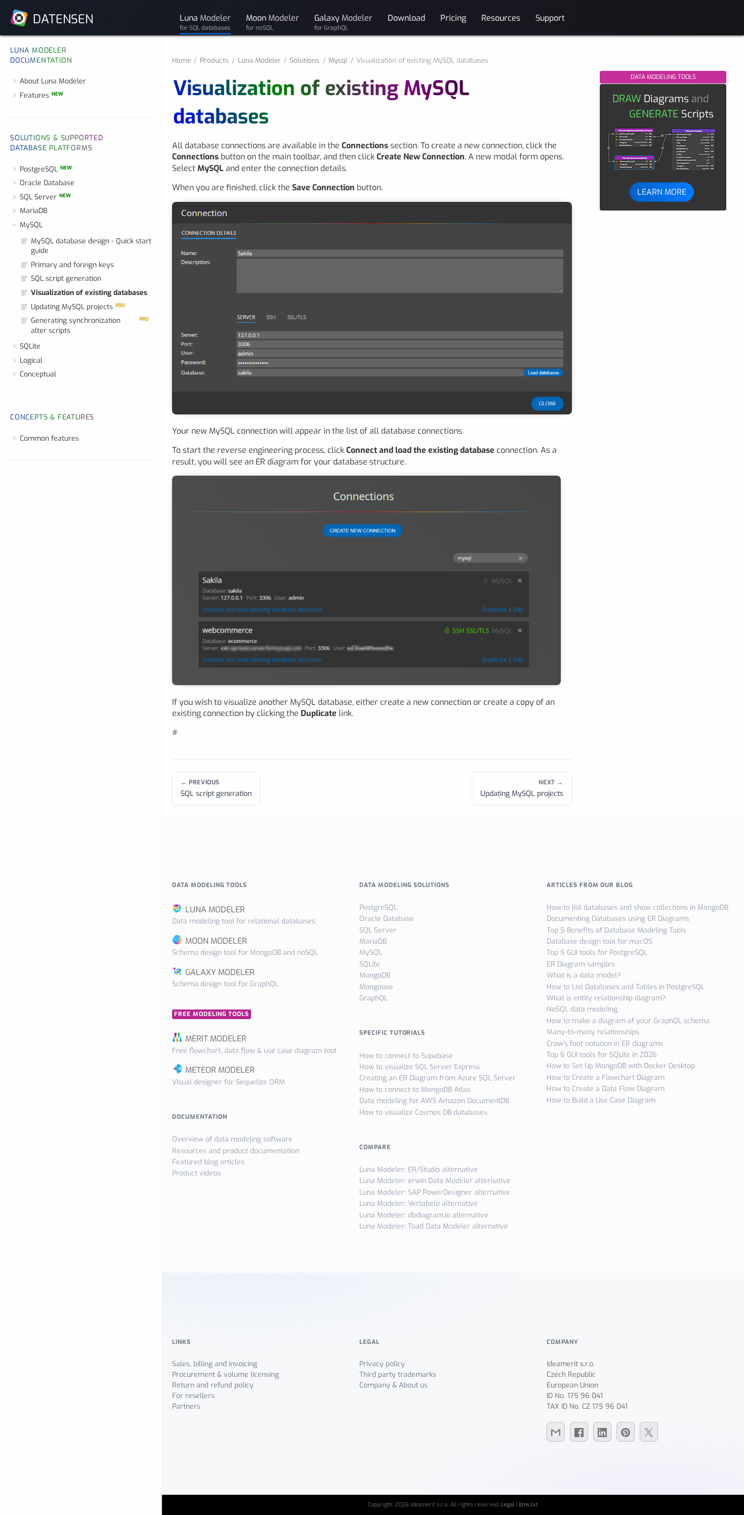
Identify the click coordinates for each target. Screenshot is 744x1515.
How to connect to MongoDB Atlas (415, 1090)
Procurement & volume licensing (225, 1374)
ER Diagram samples (581, 964)
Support (550, 17)
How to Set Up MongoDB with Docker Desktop (621, 1066)
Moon (272, 21)
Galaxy (343, 21)
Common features (49, 438)
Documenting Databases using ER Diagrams (618, 918)
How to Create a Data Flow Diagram (606, 1088)
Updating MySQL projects (78, 307)
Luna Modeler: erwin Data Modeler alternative (435, 1181)
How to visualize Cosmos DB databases (423, 1112)
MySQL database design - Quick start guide (91, 246)
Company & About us (393, 1385)
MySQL (31, 225)
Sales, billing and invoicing (214, 1364)
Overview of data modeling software (232, 1139)
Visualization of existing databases (89, 293)
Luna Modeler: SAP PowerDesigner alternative (434, 1192)
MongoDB (374, 975)
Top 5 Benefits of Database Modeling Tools (616, 930)
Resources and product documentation (235, 1151)
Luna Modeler (259, 60)
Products (214, 60)
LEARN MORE (661, 191)
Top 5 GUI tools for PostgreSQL (597, 952)
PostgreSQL (46, 169)
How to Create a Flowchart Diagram (606, 1077)
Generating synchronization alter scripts (90, 325)
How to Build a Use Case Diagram (601, 1100)
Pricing (453, 17)
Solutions (304, 60)
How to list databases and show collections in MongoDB (637, 907)
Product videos (196, 1173)
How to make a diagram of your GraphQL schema (628, 1021)
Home (181, 60)
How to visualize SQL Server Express (419, 1067)
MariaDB (33, 211)
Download (406, 17)
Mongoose (376, 987)
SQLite (30, 346)
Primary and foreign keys (72, 265)
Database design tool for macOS (599, 941)
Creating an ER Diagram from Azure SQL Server (437, 1078)
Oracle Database (47, 183)
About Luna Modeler (53, 81)
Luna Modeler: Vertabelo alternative (418, 1203)
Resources (500, 17)
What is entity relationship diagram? (606, 998)
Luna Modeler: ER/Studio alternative (418, 1169)
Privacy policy (382, 1364)
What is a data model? (584, 975)
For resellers (193, 1396)
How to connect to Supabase (406, 1056)
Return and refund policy (213, 1385)
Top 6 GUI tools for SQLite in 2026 (602, 1055)
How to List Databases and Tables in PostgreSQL (626, 987)
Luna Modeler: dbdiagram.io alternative (423, 1215)
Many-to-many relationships (593, 1032)
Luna (205, 21)
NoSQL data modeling (582, 1009)
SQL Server (45, 197)
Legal (507, 1504)
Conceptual (38, 374)
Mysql (337, 60)
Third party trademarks (397, 1374)
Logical (31, 360)
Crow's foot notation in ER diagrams (605, 1043)
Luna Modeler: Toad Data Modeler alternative (433, 1226)
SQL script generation (66, 278)
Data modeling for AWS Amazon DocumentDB (434, 1101)
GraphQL (373, 998)
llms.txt (528, 1504)
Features (41, 95)
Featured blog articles (208, 1162)
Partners (186, 1406)
